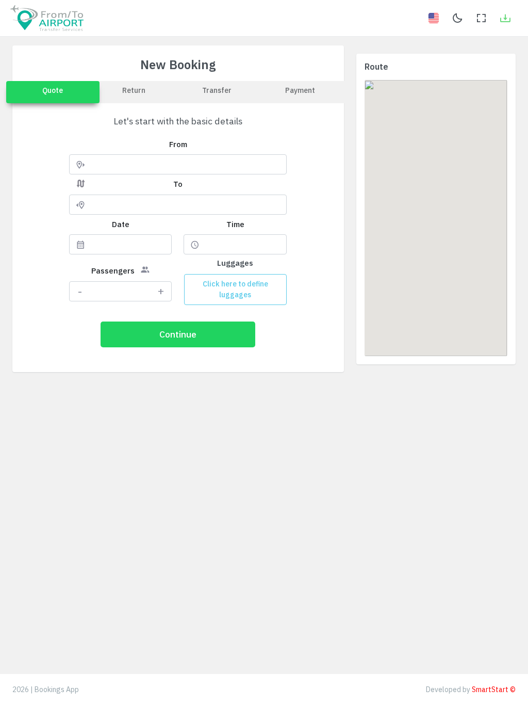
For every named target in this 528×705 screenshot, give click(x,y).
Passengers (113, 271)
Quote (52, 90)
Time (235, 224)
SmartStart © (494, 689)
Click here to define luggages (235, 289)
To (178, 184)
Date (120, 224)
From (178, 144)
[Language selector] (433, 18)
